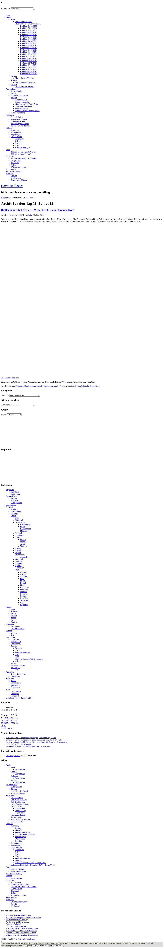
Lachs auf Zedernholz (23, 106)
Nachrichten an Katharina (25, 82)
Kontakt (14, 176)
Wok (17, 670)
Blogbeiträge (20, 769)
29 (17, 723)
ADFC (13, 681)
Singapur (18, 563)
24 (5, 723)
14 (14, 718)
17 (5, 720)
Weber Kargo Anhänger (20, 124)
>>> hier (64, 382)
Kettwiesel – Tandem (19, 119)
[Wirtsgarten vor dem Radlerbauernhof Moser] (7, 242)
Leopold (14, 633)
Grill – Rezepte (16, 137)
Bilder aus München (18, 869)
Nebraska (23, 594)
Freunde (9, 631)
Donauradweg (29, 386)
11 (7, 718)
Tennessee (24, 600)
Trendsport (15, 696)
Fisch (17, 143)
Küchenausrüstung (18, 113)
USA (17, 570)
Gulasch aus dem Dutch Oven (26, 104)
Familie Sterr (12, 186)
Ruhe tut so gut (44, 746)
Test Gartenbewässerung (22, 744)
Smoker (13, 663)
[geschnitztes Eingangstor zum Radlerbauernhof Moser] (4, 337)
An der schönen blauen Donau (17, 922)
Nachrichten (10, 156)
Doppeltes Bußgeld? (13, 924)
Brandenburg (25, 524)
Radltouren (10, 115)
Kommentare (93, 386)
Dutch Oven (15, 639)
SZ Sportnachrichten (18, 167)
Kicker (13, 165)
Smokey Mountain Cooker (25, 834)
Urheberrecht (16, 178)
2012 (25, 198)
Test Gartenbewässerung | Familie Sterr (20, 746)
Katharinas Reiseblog (14, 171)
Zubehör (18, 841)
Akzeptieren (28, 946)
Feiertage (14, 514)
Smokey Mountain (18, 665)
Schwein (18, 141)
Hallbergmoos (25, 529)
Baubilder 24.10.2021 (28, 74)
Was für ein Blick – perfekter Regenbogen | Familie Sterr (27, 738)
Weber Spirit (15, 668)
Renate (13, 635)
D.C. (22, 579)
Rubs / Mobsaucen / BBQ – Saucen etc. (30, 863)
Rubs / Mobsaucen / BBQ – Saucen (29, 659)
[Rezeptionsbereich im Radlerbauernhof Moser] (7, 252)
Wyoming (24, 605)
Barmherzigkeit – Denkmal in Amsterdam (21, 931)
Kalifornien (24, 587)
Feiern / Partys (16, 511)
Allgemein (20, 386)
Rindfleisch (19, 139)
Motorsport (15, 694)
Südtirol (23, 542)
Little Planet (15, 676)
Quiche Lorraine (21, 108)
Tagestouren (15, 687)
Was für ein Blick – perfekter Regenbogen (22, 928)
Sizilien (23, 540)
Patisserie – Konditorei (19, 95)
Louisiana (24, 589)
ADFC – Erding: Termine (20, 126)
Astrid (13, 19)
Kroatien (18, 550)
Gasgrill (18, 830)
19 (9, 720)
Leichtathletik (16, 691)
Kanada (18, 548)
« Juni (3, 728)
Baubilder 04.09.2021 (28, 61)
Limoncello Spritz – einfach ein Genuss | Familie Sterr (26, 740)
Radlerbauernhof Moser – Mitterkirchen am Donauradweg (37, 209)
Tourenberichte (16, 806)
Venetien (23, 546)
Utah (22, 602)
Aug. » (9, 728)
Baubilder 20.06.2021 (28, 43)
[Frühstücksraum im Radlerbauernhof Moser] (4, 261)
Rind (17, 657)
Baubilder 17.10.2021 (28, 72)
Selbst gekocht (16, 91)
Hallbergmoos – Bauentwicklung (27, 24)
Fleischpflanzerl (21, 100)
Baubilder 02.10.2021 (28, 67)
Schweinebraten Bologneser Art (27, 111)
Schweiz (18, 561)
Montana (23, 592)
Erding (22, 527)
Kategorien (5, 395)
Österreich (39, 386)
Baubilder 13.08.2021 (28, 54)
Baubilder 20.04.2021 (28, 39)
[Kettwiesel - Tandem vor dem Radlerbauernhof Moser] (7, 290)
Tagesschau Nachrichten (20, 884)
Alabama (23, 572)
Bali (16, 518)
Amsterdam (24, 557)
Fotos (8, 150)
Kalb (17, 145)
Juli (31, 198)
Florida (23, 581)
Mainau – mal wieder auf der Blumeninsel (22, 935)
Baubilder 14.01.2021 (28, 30)
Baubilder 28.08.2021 (28, 59)
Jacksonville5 (16, 642)
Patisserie (14, 500)
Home (8, 15)
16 (2, 720)
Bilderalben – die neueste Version (23, 152)
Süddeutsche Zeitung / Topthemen (23, 158)
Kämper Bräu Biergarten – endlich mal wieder (23, 918)
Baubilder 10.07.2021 (28, 48)
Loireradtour (15, 685)
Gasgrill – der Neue (22, 832)
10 (5, 718)
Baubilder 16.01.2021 (28, 32)
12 (9, 718)
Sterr (12, 620)
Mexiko (18, 553)
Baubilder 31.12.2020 (28, 28)
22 (17, 720)
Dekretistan (15, 492)
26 (9, 723)
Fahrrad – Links (17, 821)
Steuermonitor (16, 882)
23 (2, 723)
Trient (22, 544)
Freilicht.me (15, 626)
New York (24, 598)
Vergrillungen (16, 134)
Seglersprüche (11, 169)
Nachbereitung (16, 817)
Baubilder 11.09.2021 (28, 63)
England (18, 533)
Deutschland (20, 522)
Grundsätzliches (17, 117)
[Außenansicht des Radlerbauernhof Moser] (7, 376)
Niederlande (20, 555)
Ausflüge (14, 509)
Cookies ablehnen (40, 946)
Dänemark (19, 520)
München (23, 531)
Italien (17, 537)
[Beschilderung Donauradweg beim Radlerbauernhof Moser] (5, 357)
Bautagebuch (11, 505)
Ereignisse (10, 507)
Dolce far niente (55, 740)
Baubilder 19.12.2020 (28, 26)
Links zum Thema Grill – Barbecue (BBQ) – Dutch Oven (33, 865)
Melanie (14, 85)
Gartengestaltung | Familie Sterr (18, 742)
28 (14, 723)
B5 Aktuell (15, 163)
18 (7, 720)
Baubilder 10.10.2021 (28, 69)
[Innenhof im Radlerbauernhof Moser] (7, 233)
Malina (13, 613)
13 (12, 718)
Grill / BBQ (10, 637)
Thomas (14, 76)
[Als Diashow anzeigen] (10, 378)
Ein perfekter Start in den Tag (17, 920)
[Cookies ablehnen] (63, 946)
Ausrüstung (15, 130)
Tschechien (19, 568)
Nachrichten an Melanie (24, 87)
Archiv (3, 414)
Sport (8, 689)
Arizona (23, 574)
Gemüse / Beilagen (22, 147)
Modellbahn (15, 494)
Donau (77, 386)
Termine (9, 876)
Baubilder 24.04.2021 (28, 41)
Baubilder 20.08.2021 (28, 56)
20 (12, 720)
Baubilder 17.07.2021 (28, 50)
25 (7, 723)
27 (12, 723)
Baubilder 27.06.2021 (28, 45)
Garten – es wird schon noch (16, 926)
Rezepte (14, 98)
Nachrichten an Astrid (23, 22)
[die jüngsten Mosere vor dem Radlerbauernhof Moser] (7, 328)
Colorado (23, 576)
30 (2, 726)
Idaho (22, 585)
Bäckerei (14, 93)
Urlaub (55, 386)
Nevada (23, 596)
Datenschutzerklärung (19, 180)
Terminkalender (16, 878)
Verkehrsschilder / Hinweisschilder (19, 698)
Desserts (18, 648)
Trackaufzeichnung (18, 815)
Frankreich (19, 535)
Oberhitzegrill (16, 644)
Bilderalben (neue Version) (21, 154)
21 (14, 720)
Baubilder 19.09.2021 (28, 65)
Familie (8, 17)
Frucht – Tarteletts (22, 102)
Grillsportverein (16, 132)
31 (5, 726)
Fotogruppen (10, 624)
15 (17, 718)
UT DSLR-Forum (17, 629)
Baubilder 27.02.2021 (28, 37)
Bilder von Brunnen (18, 871)
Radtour (84, 386)
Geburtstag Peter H (13, 756)
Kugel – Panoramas (18, 674)
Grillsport (9, 128)
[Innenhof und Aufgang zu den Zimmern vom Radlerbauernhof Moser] (7, 309)
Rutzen (13, 618)
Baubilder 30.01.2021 (28, 35)
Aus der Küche (11, 89)
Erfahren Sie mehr (54, 946)
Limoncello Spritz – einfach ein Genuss (21, 933)
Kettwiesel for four (18, 121)
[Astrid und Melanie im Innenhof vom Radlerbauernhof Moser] (7, 299)
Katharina (14, 80)
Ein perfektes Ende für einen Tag (18, 915)
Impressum (10, 174)
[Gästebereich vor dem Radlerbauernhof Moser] (7, 347)
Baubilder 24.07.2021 (28, 52)
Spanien (18, 566)
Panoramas (10, 672)
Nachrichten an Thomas (24, 78)
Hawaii (23, 583)
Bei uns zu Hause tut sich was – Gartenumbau (49, 742)
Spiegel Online (16, 161)
